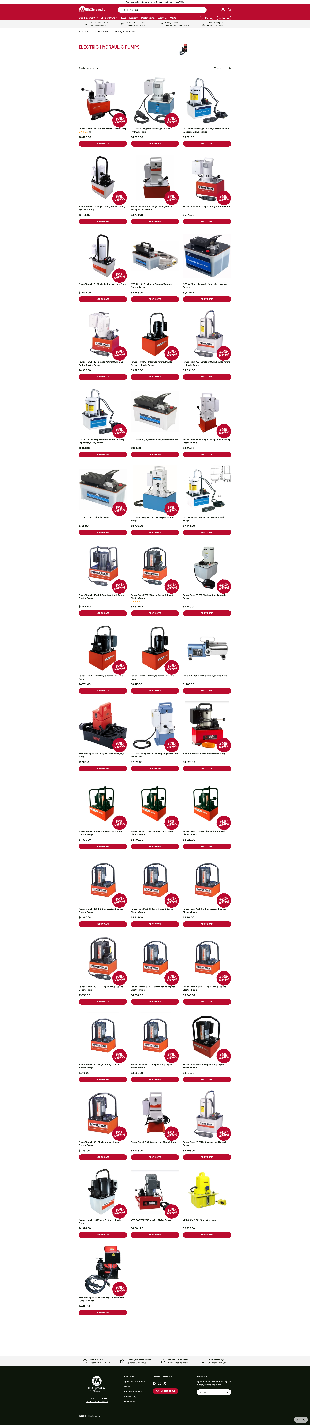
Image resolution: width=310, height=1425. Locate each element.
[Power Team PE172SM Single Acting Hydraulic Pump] (103, 648)
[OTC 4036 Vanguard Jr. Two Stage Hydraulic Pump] (155, 489)
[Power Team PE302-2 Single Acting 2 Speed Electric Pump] (207, 959)
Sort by (82, 68)
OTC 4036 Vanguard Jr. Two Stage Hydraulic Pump (153, 519)
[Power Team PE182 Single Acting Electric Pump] (155, 1114)
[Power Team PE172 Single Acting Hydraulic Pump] (103, 256)
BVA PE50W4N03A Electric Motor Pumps (151, 1220)
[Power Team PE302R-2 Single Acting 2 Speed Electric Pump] (155, 959)
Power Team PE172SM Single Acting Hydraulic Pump (101, 677)
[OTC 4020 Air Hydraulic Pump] (103, 489)
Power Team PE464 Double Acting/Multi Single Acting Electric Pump (102, 363)
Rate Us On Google (165, 1391)
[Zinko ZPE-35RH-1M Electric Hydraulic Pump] (207, 648)
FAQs (123, 17)
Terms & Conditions (132, 1391)
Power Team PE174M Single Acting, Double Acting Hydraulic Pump (151, 363)
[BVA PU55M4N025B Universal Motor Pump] (207, 725)
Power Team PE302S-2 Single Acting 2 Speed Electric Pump (101, 988)
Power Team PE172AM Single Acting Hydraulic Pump (205, 1144)
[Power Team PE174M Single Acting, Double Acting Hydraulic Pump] (155, 334)
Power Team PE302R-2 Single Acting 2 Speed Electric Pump (153, 988)
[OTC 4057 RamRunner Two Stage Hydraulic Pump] (207, 489)
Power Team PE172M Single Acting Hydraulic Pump (152, 677)
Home (81, 31)
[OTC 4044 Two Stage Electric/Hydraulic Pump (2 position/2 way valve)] (207, 101)
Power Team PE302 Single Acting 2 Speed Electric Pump (99, 1144)
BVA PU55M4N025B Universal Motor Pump (204, 753)
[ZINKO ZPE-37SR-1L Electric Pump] (207, 1192)
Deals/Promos (148, 17)
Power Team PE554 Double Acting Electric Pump (103, 128)
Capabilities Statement (134, 1381)
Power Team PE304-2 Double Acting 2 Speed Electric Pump (101, 833)
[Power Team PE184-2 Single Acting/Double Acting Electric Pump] (155, 178)
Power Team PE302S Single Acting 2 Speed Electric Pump (152, 597)
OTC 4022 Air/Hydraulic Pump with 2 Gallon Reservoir (205, 286)
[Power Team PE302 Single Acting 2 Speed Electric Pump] (103, 1114)
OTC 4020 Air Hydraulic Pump (94, 517)
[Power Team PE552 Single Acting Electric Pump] (207, 178)
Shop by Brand (108, 17)
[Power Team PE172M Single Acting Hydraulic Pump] (155, 648)
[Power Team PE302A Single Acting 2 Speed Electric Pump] (155, 1036)
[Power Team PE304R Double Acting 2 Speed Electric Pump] (155, 803)
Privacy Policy (129, 1396)
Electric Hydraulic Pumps (123, 31)
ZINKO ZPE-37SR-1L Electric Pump (200, 1220)
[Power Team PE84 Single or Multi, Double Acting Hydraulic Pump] (207, 334)
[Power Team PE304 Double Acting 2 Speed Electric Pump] (207, 803)
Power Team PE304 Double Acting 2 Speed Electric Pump (204, 833)
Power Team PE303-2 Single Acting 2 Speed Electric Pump (204, 910)
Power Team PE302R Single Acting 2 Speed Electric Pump (204, 1066)
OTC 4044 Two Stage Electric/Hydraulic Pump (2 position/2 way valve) (206, 130)
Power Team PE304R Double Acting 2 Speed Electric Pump (152, 833)
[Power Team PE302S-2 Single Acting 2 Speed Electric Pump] (103, 959)
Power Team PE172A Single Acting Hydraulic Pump (204, 597)
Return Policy (129, 1401)
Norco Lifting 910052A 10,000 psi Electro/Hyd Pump (101, 755)
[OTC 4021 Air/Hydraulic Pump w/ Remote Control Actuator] (155, 256)
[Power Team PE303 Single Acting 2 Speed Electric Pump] (103, 1036)
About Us (162, 17)
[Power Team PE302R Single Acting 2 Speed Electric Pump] (207, 1036)
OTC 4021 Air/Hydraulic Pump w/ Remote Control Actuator (151, 286)
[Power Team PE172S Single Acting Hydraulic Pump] (103, 1192)
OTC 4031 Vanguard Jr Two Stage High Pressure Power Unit (154, 755)
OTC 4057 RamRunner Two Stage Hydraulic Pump (204, 519)
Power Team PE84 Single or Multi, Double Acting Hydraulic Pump (206, 363)
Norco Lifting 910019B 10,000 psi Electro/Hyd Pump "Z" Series (101, 1299)
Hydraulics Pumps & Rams (98, 31)
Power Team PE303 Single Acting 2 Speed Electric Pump (99, 1066)
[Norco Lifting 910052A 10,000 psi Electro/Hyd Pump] (103, 725)
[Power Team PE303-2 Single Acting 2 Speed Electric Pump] (207, 881)
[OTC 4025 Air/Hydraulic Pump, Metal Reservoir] (155, 412)
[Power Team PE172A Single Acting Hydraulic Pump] (207, 567)
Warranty (133, 17)
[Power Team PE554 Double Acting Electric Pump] (103, 101)
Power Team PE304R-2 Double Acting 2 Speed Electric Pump (101, 597)
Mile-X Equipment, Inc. (92, 1416)
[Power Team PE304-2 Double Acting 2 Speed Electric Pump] (103, 803)
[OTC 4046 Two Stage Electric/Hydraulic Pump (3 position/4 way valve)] (103, 412)
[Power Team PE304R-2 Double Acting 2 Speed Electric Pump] (103, 567)
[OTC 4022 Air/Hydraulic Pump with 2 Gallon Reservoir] (207, 256)
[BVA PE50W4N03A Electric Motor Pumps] (155, 1192)
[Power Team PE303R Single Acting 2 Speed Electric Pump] (155, 881)
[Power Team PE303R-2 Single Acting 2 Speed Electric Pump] (103, 881)
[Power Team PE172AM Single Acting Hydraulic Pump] (207, 1114)
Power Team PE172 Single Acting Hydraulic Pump (102, 284)
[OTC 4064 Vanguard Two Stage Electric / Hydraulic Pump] (155, 101)
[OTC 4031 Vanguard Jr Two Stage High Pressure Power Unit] (155, 725)
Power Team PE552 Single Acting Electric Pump (206, 206)
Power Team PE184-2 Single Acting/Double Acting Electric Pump (152, 208)
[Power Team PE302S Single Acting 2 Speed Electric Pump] (155, 567)
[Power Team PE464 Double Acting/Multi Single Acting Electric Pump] (103, 334)
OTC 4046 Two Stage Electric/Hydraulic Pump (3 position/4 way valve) (102, 441)
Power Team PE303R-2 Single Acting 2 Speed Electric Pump (101, 910)
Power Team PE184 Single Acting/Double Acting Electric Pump (206, 441)
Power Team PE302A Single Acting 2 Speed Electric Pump (152, 1066)
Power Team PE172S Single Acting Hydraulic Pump (100, 1221)
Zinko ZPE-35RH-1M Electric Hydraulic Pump (205, 675)
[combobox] (162, 10)
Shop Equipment (87, 17)
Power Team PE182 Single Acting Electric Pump (154, 1142)
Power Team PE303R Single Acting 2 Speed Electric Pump (152, 910)
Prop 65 (126, 1386)
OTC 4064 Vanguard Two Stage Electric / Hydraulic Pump (151, 130)
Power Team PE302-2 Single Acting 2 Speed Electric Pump (204, 988)
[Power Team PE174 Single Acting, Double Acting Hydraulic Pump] (103, 178)
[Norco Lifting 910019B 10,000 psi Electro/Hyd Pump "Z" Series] (103, 1270)
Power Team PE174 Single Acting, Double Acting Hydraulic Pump (102, 208)
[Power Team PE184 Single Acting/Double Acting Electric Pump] (207, 412)
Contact (174, 17)
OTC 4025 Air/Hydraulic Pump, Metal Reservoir (154, 439)
